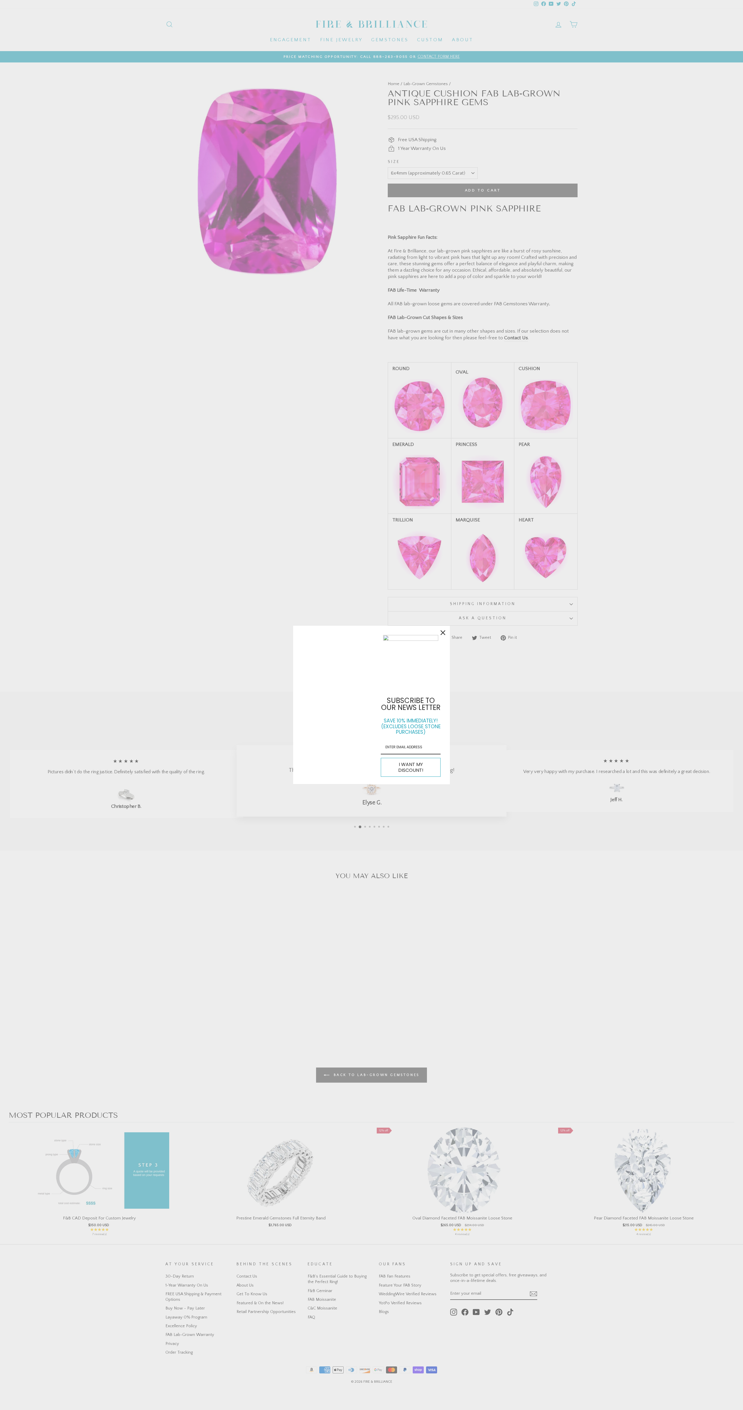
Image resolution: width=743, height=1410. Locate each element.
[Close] (443, 633)
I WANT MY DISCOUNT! (410, 767)
